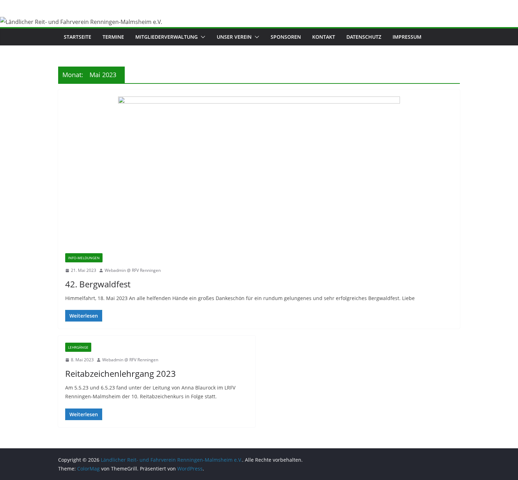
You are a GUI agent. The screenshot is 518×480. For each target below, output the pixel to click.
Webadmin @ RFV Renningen (133, 270)
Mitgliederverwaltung (166, 36)
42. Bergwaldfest (97, 284)
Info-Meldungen (84, 257)
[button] (201, 37)
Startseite (77, 36)
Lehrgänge (78, 347)
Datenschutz (363, 36)
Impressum (407, 36)
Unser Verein (234, 36)
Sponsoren (286, 36)
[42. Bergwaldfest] (259, 174)
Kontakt (323, 36)
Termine (113, 36)
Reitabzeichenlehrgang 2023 (120, 373)
